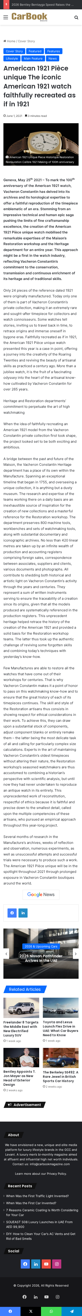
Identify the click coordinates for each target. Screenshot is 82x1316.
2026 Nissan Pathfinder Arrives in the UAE (41, 958)
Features (53, 51)
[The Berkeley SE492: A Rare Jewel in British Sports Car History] (61, 1058)
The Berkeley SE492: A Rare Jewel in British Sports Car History (60, 1076)
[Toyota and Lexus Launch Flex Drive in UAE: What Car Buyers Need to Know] (61, 1008)
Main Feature (33, 58)
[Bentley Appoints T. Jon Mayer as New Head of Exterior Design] (21, 1057)
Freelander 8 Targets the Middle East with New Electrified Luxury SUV (20, 1029)
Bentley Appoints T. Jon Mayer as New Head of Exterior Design (19, 1078)
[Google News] (41, 895)
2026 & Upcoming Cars (41, 946)
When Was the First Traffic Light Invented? (37, 1196)
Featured (35, 51)
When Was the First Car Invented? (31, 1203)
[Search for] (76, 19)
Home (10, 41)
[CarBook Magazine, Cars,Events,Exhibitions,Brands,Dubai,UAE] (29, 17)
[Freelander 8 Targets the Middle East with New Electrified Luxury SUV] (21, 1008)
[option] (41, 954)
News (53, 58)
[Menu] (5, 19)
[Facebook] (12, 913)
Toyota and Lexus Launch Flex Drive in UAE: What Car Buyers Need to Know (60, 1028)
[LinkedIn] (23, 913)
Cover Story (26, 41)
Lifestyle (12, 58)
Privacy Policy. (57, 1173)
